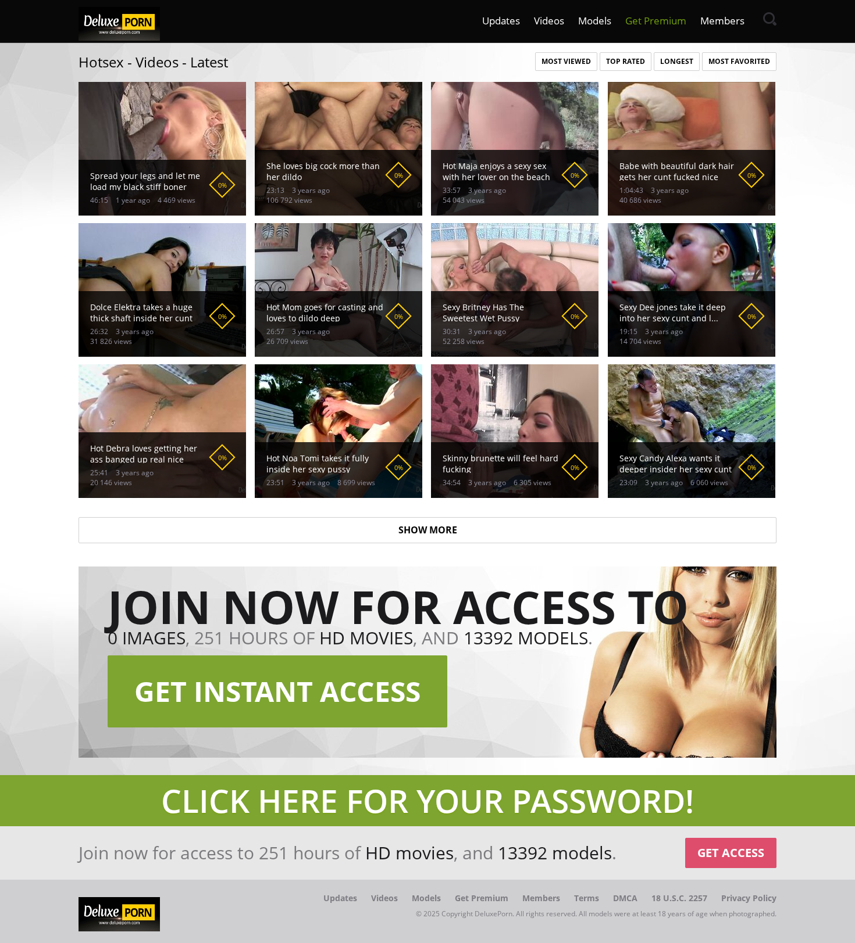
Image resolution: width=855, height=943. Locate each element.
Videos (549, 20)
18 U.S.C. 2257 (679, 897)
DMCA (625, 897)
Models (594, 20)
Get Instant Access (277, 691)
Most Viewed (566, 61)
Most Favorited (739, 61)
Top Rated (625, 61)
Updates (501, 20)
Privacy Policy (748, 897)
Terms (586, 897)
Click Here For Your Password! (427, 800)
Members (722, 20)
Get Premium (655, 20)
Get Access (730, 852)
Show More (427, 530)
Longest (676, 61)
